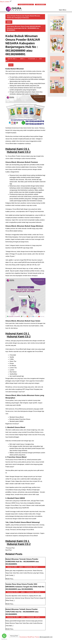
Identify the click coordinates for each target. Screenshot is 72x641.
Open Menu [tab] (62, 9)
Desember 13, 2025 (13, 592)
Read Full (9, 579)
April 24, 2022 (12, 58)
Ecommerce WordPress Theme (29, 637)
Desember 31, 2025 (13, 617)
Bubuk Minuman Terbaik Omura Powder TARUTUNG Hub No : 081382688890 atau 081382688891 (22, 611)
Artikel (9, 22)
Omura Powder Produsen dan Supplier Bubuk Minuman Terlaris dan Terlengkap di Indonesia (23, 16)
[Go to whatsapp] (4, 636)
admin (22, 58)
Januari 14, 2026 (12, 567)
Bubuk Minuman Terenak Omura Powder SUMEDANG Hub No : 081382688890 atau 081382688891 (22, 561)
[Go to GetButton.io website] (4, 639)
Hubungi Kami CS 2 (19, 151)
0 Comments (29, 567)
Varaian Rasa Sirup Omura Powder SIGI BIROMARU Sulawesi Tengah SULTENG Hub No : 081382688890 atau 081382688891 (25, 586)
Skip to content (5, 1)
